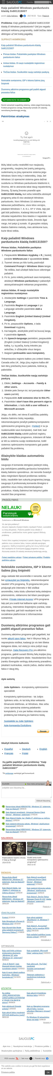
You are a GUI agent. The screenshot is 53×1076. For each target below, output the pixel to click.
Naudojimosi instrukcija (22, 1046)
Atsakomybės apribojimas (11, 1051)
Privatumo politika (8, 1072)
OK (48, 1072)
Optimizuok (45, 982)
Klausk (5, 784)
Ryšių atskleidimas (32, 1051)
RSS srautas (10, 1058)
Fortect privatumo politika (32, 557)
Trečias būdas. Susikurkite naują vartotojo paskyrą (26, 72)
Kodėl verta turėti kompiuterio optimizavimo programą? (37, 860)
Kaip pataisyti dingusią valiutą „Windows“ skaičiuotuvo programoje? (39, 890)
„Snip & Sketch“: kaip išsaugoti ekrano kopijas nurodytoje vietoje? (12, 966)
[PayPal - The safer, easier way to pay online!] (43, 731)
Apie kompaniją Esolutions (17, 725)
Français (8, 753)
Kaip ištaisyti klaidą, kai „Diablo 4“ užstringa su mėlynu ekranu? (11, 890)
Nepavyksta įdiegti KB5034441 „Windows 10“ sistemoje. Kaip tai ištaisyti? (13, 899)
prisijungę (9, 773)
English (43, 749)
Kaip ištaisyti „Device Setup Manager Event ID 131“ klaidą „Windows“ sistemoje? (39, 899)
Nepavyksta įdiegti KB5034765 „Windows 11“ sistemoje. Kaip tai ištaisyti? (13, 879)
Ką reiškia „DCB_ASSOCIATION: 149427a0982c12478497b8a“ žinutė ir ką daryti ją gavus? (13, 997)
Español (8, 749)
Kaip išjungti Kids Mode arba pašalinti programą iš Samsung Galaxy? (12, 929)
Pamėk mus (40, 1058)
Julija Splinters (12, 16)
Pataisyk (45, 16)
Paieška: (30, 2)
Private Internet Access (21, 599)
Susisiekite (47, 1051)
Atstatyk (46, 1022)
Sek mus (25, 1058)
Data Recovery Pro (23, 650)
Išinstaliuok (45, 940)
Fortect (35, 426)
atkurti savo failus (17, 638)
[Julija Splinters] (21, 16)
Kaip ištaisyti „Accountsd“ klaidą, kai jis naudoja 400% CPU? (38, 928)
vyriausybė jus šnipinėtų (17, 580)
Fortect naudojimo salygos (12, 557)
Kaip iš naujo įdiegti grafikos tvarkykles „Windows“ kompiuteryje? (13, 974)
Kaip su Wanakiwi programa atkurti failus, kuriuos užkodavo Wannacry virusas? (39, 1008)
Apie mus (6, 1046)
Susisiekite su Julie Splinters (18, 721)
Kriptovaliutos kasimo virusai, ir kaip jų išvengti (14, 859)
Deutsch (26, 749)
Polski (25, 753)
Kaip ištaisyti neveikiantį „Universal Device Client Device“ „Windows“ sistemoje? (25, 813)
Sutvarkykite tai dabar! (14, 100)
